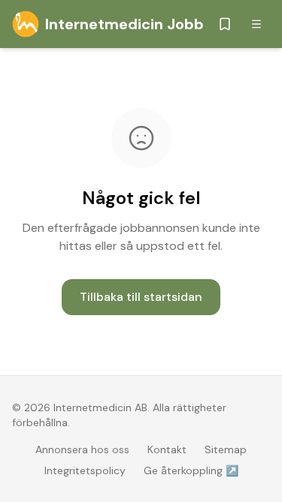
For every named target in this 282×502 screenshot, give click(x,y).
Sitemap (226, 449)
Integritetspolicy (85, 470)
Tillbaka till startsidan (141, 297)
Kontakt (166, 449)
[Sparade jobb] (225, 24)
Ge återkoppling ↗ (191, 470)
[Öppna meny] (256, 24)
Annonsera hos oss (82, 449)
